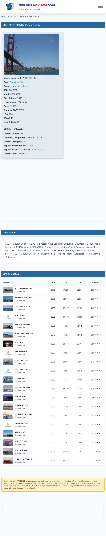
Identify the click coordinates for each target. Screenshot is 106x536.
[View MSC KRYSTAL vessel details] (8, 361)
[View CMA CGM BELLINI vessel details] (8, 460)
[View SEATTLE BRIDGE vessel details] (8, 442)
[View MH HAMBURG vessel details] (8, 406)
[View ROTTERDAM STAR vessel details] (8, 290)
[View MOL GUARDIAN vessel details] (8, 388)
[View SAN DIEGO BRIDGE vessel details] (8, 335)
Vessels (14, 16)
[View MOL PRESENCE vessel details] (8, 370)
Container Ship (17, 82)
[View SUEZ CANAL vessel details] (8, 317)
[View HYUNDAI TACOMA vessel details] (8, 299)
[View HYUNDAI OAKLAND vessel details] (8, 415)
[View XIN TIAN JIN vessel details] (8, 344)
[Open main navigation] (100, 7)
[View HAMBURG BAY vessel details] (8, 424)
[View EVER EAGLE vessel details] (8, 397)
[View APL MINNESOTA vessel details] (8, 326)
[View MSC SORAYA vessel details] (8, 451)
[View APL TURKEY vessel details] (8, 433)
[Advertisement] (53, 508)
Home (4, 16)
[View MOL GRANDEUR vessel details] (8, 308)
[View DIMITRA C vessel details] (8, 379)
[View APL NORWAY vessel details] (8, 352)
